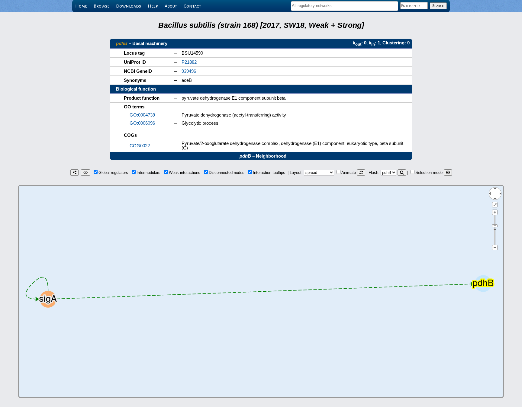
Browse (101, 6)
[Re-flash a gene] (402, 172)
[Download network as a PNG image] (74, 172)
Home (81, 6)
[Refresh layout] (361, 172)
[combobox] (344, 6)
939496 (189, 71)
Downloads (128, 6)
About (171, 6)
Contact (192, 6)
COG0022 (140, 145)
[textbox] (344, 5)
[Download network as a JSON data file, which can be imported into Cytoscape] (85, 172)
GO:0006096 (142, 123)
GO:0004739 (142, 114)
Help (153, 6)
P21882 (189, 62)
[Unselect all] (448, 172)
